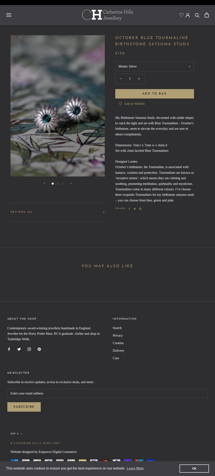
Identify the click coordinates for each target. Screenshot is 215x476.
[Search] (197, 15)
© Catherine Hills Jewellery (35, 443)
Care (116, 358)
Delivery (118, 350)
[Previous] (44, 183)
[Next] (71, 183)
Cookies (118, 343)
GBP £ (14, 434)
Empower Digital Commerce (58, 452)
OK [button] (194, 468)
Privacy (118, 335)
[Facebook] (129, 209)
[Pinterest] (140, 209)
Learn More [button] (135, 468)
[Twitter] (135, 209)
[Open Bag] (207, 15)
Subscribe (24, 407)
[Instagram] (29, 349)
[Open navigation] (8, 15)
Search (117, 328)
